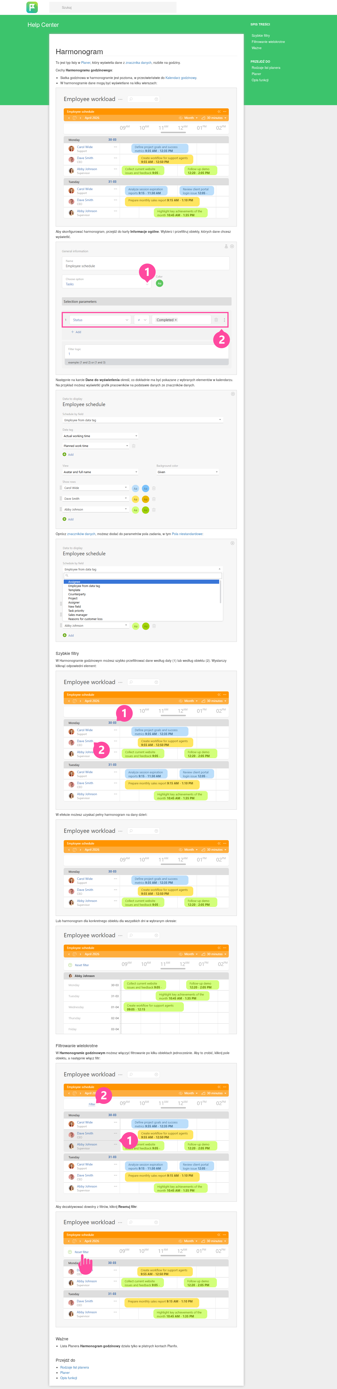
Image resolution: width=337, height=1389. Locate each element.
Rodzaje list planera (266, 67)
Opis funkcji (260, 80)
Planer (256, 73)
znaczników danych (81, 533)
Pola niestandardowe (187, 533)
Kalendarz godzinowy (181, 77)
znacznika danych (139, 62)
